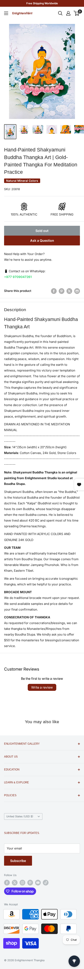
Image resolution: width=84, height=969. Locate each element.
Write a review (42, 687)
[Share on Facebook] (54, 291)
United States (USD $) (19, 816)
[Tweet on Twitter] (69, 291)
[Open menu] (6, 13)
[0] (76, 13)
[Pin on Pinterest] (61, 291)
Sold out (42, 231)
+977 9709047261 (18, 277)
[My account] (68, 13)
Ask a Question (42, 240)
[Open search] (60, 13)
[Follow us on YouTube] (38, 882)
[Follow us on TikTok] (46, 882)
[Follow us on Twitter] (15, 882)
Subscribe (18, 861)
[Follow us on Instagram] (22, 882)
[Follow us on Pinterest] (30, 882)
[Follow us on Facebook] (7, 882)
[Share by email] (77, 291)
